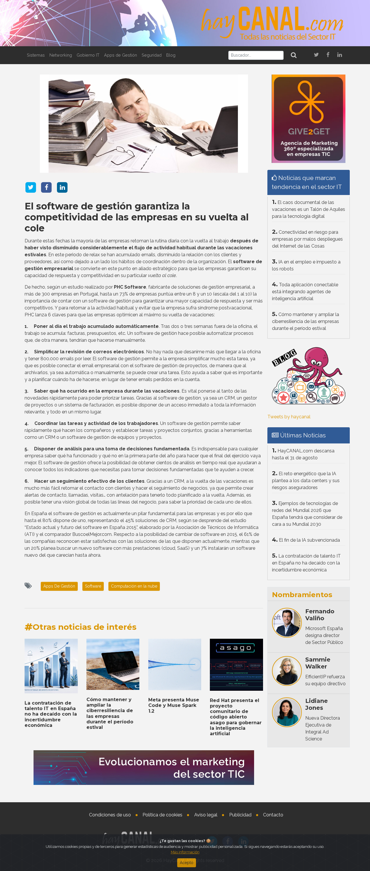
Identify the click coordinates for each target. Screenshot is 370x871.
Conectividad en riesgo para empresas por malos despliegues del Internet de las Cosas (307, 239)
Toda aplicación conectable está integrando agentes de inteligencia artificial (305, 291)
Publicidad (240, 815)
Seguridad (152, 55)
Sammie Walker (317, 663)
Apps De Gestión (59, 586)
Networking (60, 55)
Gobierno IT (88, 55)
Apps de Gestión (120, 55)
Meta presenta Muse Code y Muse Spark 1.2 (173, 705)
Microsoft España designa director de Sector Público (324, 635)
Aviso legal (205, 815)
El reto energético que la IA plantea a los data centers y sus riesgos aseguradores (306, 480)
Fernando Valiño (319, 615)
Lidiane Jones (316, 704)
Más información (185, 852)
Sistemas (36, 55)
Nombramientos (302, 594)
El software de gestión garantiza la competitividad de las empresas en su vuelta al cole (137, 217)
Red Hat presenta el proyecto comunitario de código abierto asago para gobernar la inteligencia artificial (236, 717)
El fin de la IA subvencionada (309, 540)
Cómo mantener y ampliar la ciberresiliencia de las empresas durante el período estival (109, 713)
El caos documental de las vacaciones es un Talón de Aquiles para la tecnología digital (308, 209)
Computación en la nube (134, 586)
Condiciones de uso (110, 815)
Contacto (273, 815)
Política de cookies (162, 815)
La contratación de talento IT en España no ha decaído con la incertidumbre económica (51, 714)
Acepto (186, 862)
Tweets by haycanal (288, 416)
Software (93, 586)
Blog (170, 55)
